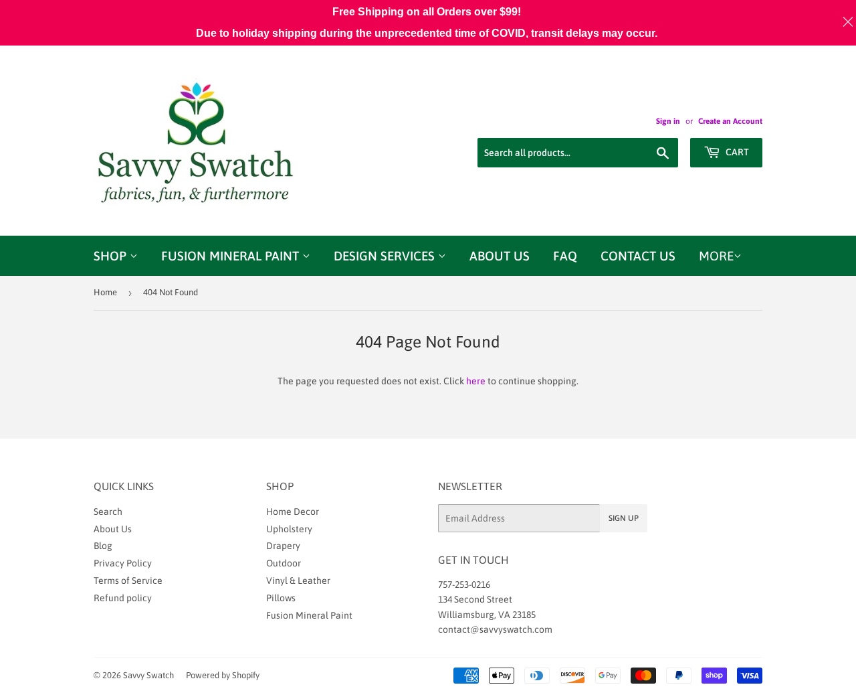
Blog (103, 545)
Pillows (281, 598)
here (476, 381)
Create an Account (730, 121)
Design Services (386, 255)
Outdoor (283, 563)
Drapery (283, 545)
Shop (112, 255)
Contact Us (638, 255)
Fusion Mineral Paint (231, 255)
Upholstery (289, 529)
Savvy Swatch (148, 675)
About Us (499, 255)
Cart (736, 152)
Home (105, 292)
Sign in (668, 121)
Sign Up (624, 518)
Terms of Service (128, 580)
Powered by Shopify (222, 675)
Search (108, 511)
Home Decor (292, 511)
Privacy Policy (123, 563)
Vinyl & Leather (298, 580)
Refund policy (123, 598)
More (716, 255)
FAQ (565, 255)
